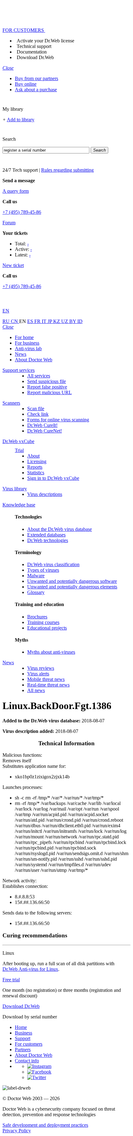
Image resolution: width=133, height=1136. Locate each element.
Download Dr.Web (35, 57)
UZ (65, 321)
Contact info (27, 1060)
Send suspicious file (46, 381)
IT (45, 321)
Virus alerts (38, 673)
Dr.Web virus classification (53, 564)
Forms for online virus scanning (58, 419)
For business (27, 343)
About (33, 455)
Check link (38, 414)
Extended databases (46, 534)
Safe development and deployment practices (45, 1125)
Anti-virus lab (28, 348)
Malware (36, 575)
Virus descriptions (44, 494)
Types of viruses (43, 570)
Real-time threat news (48, 684)
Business (23, 1032)
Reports (34, 467)
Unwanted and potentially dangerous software (72, 581)
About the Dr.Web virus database (59, 529)
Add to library (20, 119)
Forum (8, 222)
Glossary (36, 592)
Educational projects (47, 627)
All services (38, 375)
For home (24, 337)
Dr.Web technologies (47, 540)
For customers (28, 1044)
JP (50, 321)
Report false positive (47, 386)
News (20, 354)
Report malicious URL (49, 392)
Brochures (37, 616)
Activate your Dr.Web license (45, 40)
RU (6, 321)
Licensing (36, 461)
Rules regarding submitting (67, 170)
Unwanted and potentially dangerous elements (72, 586)
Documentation (32, 51)
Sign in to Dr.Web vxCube (53, 478)
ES (30, 321)
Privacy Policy (16, 1130)
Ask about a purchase (36, 89)
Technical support (34, 46)
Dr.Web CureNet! (44, 430)
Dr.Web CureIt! (42, 425)
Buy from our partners (36, 78)
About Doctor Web (33, 359)
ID (80, 321)
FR (38, 321)
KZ (57, 321)
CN (15, 321)
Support (22, 1038)
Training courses (43, 622)
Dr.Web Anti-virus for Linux (30, 969)
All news (36, 690)
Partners (23, 1049)
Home (21, 1027)
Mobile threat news (46, 679)
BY (73, 321)
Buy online (25, 84)
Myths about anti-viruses (51, 652)
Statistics (35, 472)
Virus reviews (40, 668)
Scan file (35, 408)
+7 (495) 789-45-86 (21, 212)
